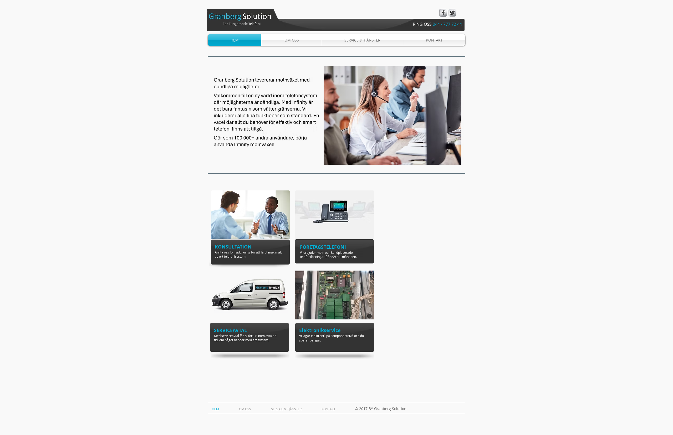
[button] (336, 115)
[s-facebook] (443, 13)
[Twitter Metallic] (452, 13)
